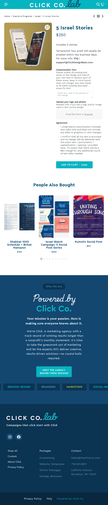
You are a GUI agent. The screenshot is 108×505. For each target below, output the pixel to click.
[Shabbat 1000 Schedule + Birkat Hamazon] (19, 216)
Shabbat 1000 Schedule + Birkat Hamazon (19, 244)
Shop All (12, 450)
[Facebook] (18, 436)
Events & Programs (22, 16)
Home (7, 16)
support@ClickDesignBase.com (74, 62)
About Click (14, 461)
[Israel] (98, 16)
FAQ (76, 58)
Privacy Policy (16, 467)
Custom (12, 456)
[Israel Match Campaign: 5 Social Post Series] (54, 216)
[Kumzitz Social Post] (88, 216)
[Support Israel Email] (102, 16)
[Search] (98, 4)
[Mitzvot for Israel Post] (94, 16)
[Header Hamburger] (6, 4)
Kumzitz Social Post (88, 241)
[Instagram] (9, 436)
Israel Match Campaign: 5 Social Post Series (54, 244)
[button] (41, 259)
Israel (38, 16)
